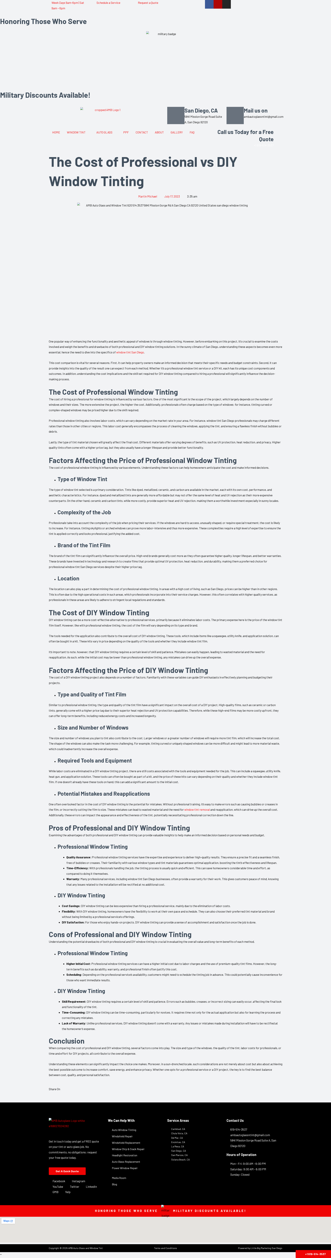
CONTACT (142, 132)
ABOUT (159, 132)
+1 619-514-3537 (264, 145)
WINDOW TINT (76, 132)
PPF (126, 132)
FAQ (192, 132)
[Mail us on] (235, 115)
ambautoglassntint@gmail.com (263, 116)
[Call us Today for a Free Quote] (278, 132)
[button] (50, 1098)
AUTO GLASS (104, 132)
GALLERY (177, 132)
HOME (56, 132)
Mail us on (256, 110)
